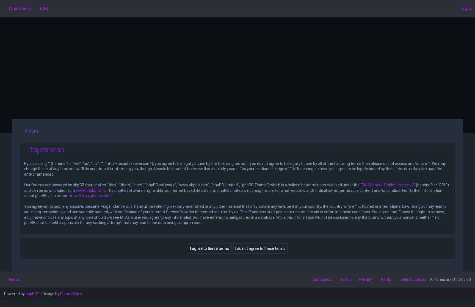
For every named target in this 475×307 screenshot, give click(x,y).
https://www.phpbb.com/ (90, 195)
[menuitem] (41, 8)
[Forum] (237, 68)
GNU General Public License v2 (388, 185)
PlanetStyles (71, 294)
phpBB (31, 294)
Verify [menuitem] (386, 279)
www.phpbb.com (90, 190)
